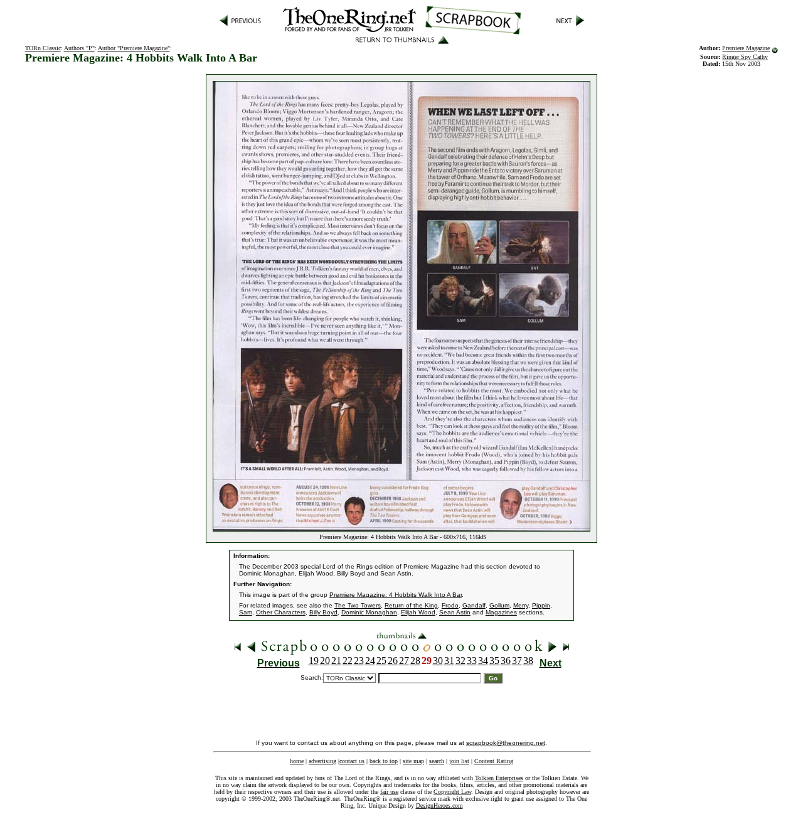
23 (359, 660)
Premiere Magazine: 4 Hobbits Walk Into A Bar (395, 594)
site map (413, 761)
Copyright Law (452, 791)
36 (506, 660)
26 (393, 660)
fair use (389, 791)
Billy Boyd (323, 612)
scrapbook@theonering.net (505, 742)
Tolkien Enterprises (499, 777)
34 (483, 660)
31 (449, 660)
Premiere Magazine (746, 48)
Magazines (501, 612)
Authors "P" (79, 48)
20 (325, 660)
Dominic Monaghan (369, 612)
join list (459, 761)
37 (517, 660)
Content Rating (493, 761)
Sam (245, 612)
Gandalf (474, 605)
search (436, 761)
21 (336, 660)
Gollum (499, 605)
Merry (520, 605)
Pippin (541, 605)
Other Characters (281, 612)
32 (460, 660)
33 (472, 660)
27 (404, 660)
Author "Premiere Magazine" (134, 48)
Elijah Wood (418, 612)
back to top (384, 761)
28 (415, 660)
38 (528, 660)
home (297, 761)
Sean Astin (455, 612)
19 (314, 660)
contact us (351, 761)
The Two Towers (357, 605)
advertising (322, 761)
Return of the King (411, 605)
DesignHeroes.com (439, 805)
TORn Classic (43, 48)
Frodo (450, 605)
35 (494, 660)
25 (381, 660)
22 (348, 660)
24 (370, 660)
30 (438, 660)
